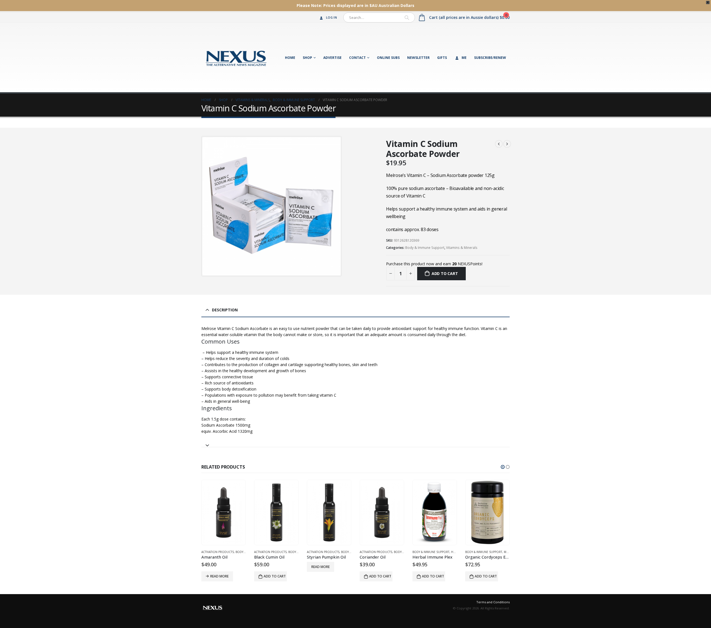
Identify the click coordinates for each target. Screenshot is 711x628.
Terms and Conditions (493, 602)
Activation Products (217, 552)
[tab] (355, 443)
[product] (223, 512)
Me (464, 57)
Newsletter (418, 57)
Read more (219, 576)
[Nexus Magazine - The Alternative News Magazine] (236, 57)
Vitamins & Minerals (461, 247)
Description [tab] (225, 309)
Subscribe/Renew (490, 57)
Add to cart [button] (275, 576)
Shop (307, 57)
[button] (502, 467)
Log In (331, 17)
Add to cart (445, 273)
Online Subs (388, 57)
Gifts (442, 57)
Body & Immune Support (424, 247)
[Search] (407, 17)
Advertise (332, 57)
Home (290, 57)
